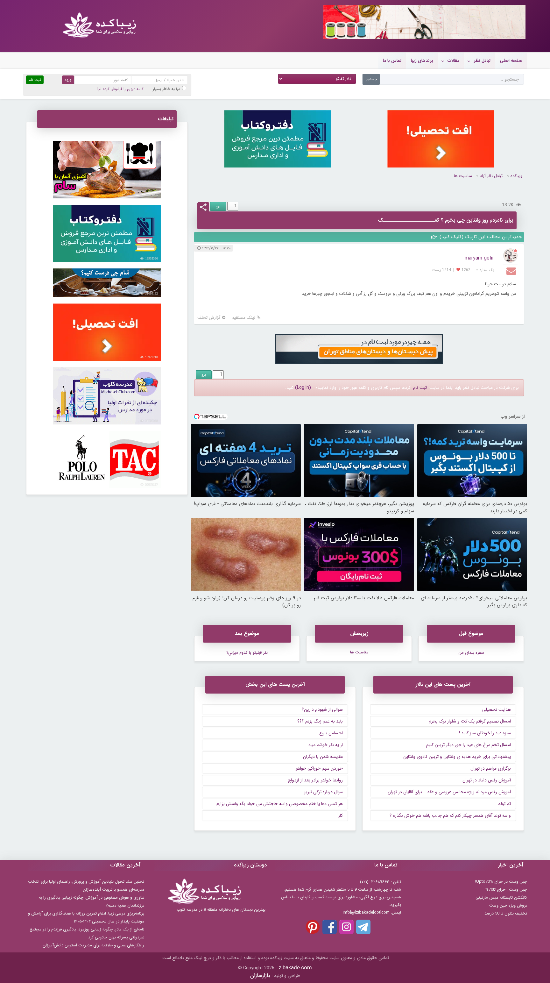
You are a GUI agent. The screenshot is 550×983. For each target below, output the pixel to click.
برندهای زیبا (422, 60)
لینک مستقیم (243, 317)
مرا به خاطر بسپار (166, 89)
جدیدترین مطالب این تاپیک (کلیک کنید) (480, 237)
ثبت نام (420, 387)
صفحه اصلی (511, 60)
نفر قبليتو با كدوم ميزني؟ (247, 652)
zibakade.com (295, 968)
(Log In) (303, 387)
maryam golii (479, 258)
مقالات (453, 60)
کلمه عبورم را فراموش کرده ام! (120, 89)
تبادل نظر (482, 60)
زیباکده (516, 176)
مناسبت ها (463, 176)
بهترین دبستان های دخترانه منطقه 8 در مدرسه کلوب (221, 909)
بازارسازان (260, 975)
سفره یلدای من (471, 652)
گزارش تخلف (209, 317)
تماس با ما (392, 60)
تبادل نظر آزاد (491, 176)
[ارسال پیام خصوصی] (512, 270)
